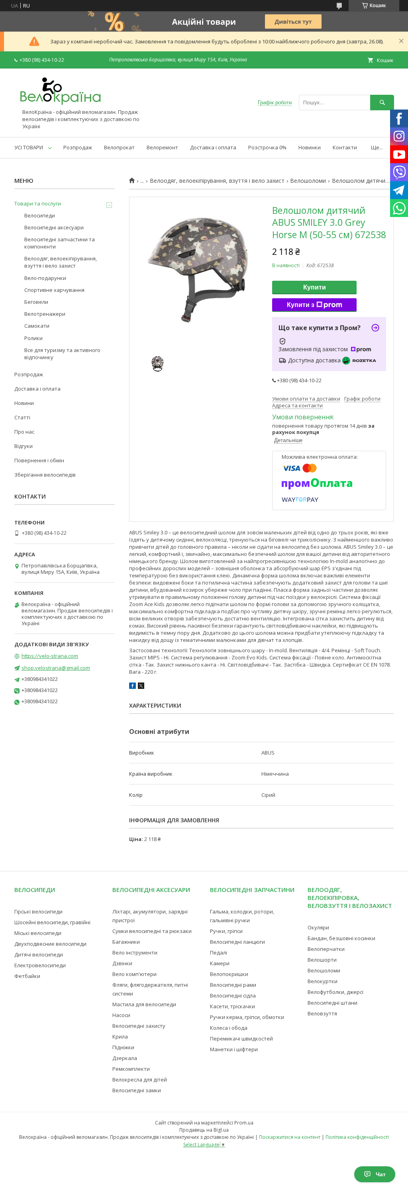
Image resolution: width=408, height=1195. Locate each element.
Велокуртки (322, 981)
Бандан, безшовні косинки (341, 938)
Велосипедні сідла (233, 995)
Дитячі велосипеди (38, 954)
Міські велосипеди (37, 933)
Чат (381, 1174)
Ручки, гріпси (226, 931)
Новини (24, 403)
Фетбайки (27, 976)
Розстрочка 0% (267, 147)
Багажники (126, 941)
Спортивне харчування (54, 289)
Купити (314, 287)
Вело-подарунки (45, 278)
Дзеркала (124, 1058)
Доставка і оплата (213, 147)
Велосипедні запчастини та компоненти (59, 243)
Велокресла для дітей (139, 1079)
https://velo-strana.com (50, 656)
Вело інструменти (134, 952)
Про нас (24, 431)
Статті (22, 417)
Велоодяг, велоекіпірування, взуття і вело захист (217, 181)
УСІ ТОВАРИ (28, 147)
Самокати (36, 325)
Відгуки (23, 446)
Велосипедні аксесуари (54, 227)
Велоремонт (162, 147)
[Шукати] (382, 102)
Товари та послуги (37, 203)
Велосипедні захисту (138, 1025)
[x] (141, 686)
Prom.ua (243, 1122)
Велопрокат (119, 147)
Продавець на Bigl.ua (204, 1130)
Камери (220, 963)
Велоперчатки (326, 948)
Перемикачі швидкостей (241, 1038)
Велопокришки (229, 974)
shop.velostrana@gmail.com (56, 668)
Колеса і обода (228, 1027)
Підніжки (123, 1047)
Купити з (300, 304)
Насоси (121, 1015)
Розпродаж (77, 147)
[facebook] (132, 686)
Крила (120, 1036)
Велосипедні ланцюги (237, 941)
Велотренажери (44, 313)
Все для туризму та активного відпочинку (62, 353)
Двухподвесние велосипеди (50, 943)
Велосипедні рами (233, 984)
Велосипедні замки (136, 1090)
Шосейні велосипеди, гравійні (52, 922)
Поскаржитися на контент (289, 1137)
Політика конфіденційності (357, 1137)
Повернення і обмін (39, 460)
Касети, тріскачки (232, 1006)
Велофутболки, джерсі (335, 992)
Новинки (309, 147)
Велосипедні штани (332, 1002)
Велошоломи (308, 181)
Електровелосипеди (40, 965)
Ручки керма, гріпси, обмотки (247, 1017)
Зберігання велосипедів (45, 474)
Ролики (33, 338)
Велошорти (322, 959)
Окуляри (318, 927)
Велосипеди (39, 215)
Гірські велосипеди (38, 911)
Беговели (36, 301)
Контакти (345, 147)
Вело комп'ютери (134, 974)
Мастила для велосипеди (144, 1004)
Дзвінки (122, 963)
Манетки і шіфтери (234, 1049)
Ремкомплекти (131, 1068)
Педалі (218, 952)
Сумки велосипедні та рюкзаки (152, 931)
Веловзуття (322, 1013)
